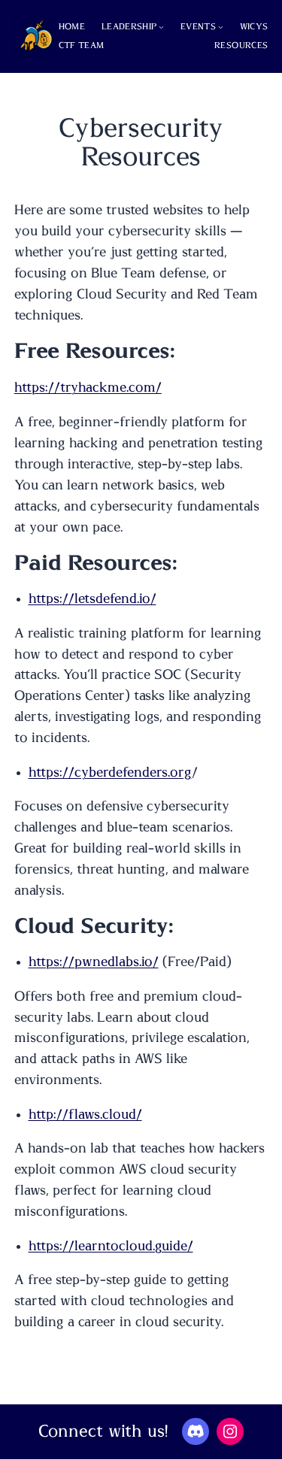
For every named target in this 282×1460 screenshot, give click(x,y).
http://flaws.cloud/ (85, 1115)
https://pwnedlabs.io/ (94, 962)
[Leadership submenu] (161, 26)
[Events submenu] (220, 26)
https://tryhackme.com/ (88, 388)
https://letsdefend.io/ (92, 599)
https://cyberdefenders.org (110, 773)
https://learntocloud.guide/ (111, 1246)
